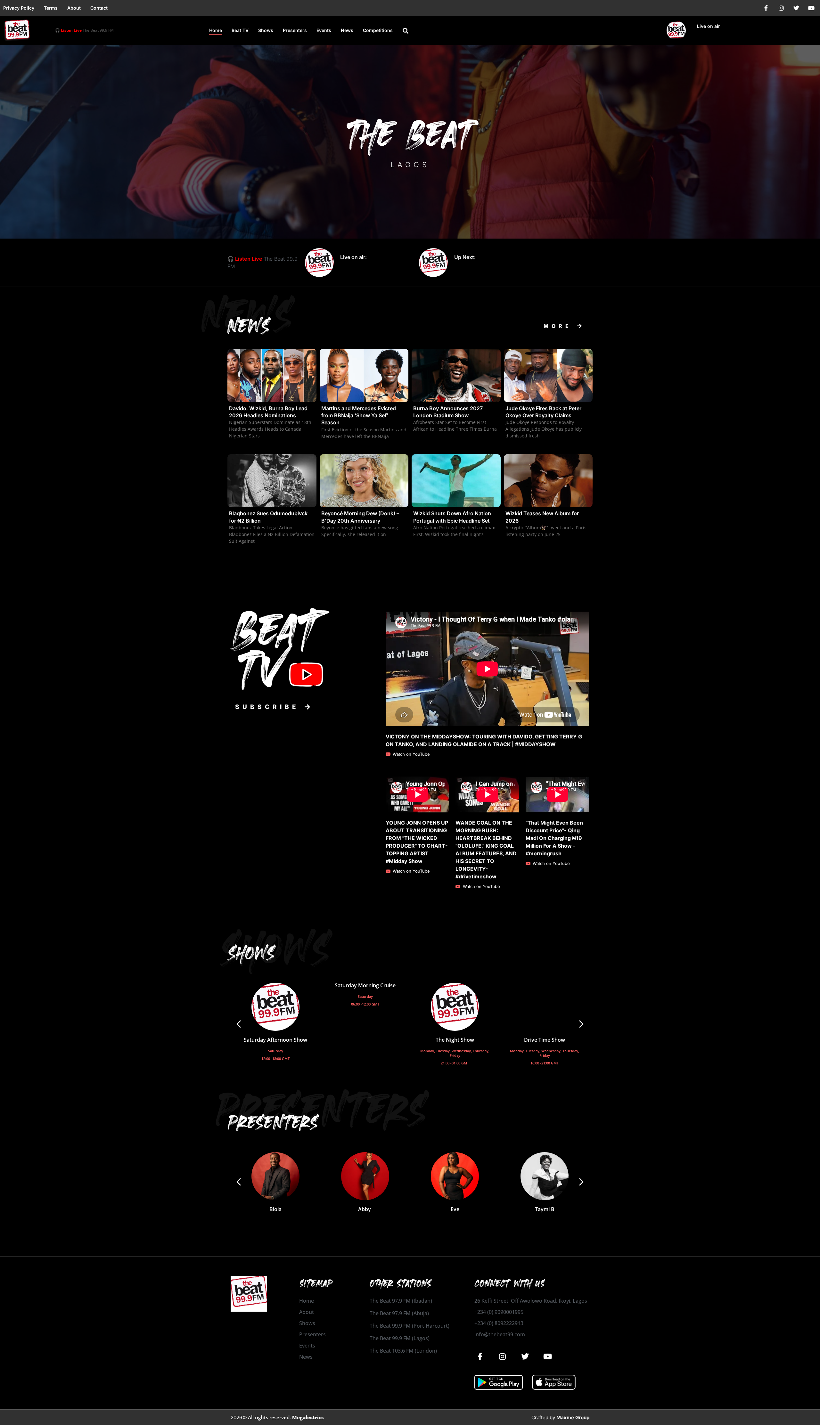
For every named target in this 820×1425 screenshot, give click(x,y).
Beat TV (240, 30)
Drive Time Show (544, 1039)
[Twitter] (796, 8)
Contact (99, 8)
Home (215, 30)
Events (323, 30)
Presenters (295, 30)
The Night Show (455, 1039)
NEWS (246, 314)
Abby (365, 1209)
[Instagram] (781, 8)
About (74, 8)
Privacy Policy (18, 8)
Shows (265, 30)
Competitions (378, 30)
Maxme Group (572, 1417)
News (347, 30)
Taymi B (544, 1209)
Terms (51, 8)
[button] (405, 31)
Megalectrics (308, 1417)
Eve (455, 1209)
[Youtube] (811, 8)
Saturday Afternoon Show (275, 1039)
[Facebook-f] (766, 8)
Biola (275, 1209)
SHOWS (275, 948)
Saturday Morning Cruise (365, 985)
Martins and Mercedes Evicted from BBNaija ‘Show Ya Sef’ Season (358, 415)
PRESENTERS (321, 1109)
